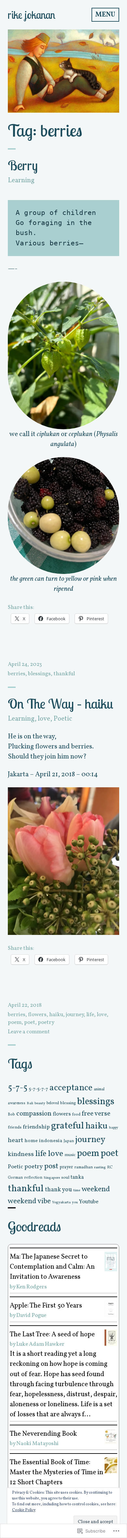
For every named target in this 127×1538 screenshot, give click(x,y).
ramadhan (83, 1167)
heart (15, 1140)
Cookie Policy (23, 1510)
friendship (36, 1127)
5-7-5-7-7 (38, 1089)
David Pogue (31, 1315)
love (44, 719)
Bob (11, 1114)
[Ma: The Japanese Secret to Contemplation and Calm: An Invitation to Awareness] (111, 1261)
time (76, 1190)
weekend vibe (29, 1201)
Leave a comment (29, 1032)
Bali (30, 1103)
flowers (37, 1014)
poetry (46, 1022)
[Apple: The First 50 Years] (111, 1308)
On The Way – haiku (60, 703)
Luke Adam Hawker (40, 1344)
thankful (64, 674)
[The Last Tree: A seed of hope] (111, 1337)
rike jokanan (31, 14)
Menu (105, 14)
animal (99, 1089)
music (70, 1155)
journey (75, 1014)
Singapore (52, 1177)
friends (14, 1127)
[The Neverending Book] (111, 1436)
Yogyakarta (61, 1202)
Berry (23, 165)
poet (29, 1022)
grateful (67, 1126)
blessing (68, 1103)
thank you (58, 1189)
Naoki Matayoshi (37, 1443)
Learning (21, 180)
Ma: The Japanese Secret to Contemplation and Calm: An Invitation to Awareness (52, 1267)
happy (113, 1127)
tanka (77, 1177)
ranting (100, 1167)
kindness (21, 1154)
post (51, 1166)
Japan (69, 1141)
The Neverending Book (43, 1434)
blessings (39, 674)
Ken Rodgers (31, 1287)
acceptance (70, 1088)
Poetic (62, 719)
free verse (96, 1113)
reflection (33, 1177)
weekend (95, 1189)
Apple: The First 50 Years (46, 1305)
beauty (40, 1103)
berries (16, 674)
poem (14, 1022)
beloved (53, 1103)
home (31, 1140)
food (76, 1114)
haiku (56, 1014)
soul (65, 1177)
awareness (16, 1103)
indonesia (50, 1141)
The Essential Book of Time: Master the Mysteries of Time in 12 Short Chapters (56, 1472)
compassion (33, 1113)
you (75, 1202)
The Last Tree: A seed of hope (52, 1334)
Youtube (88, 1202)
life (90, 1014)
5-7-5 (17, 1088)
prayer (66, 1167)
